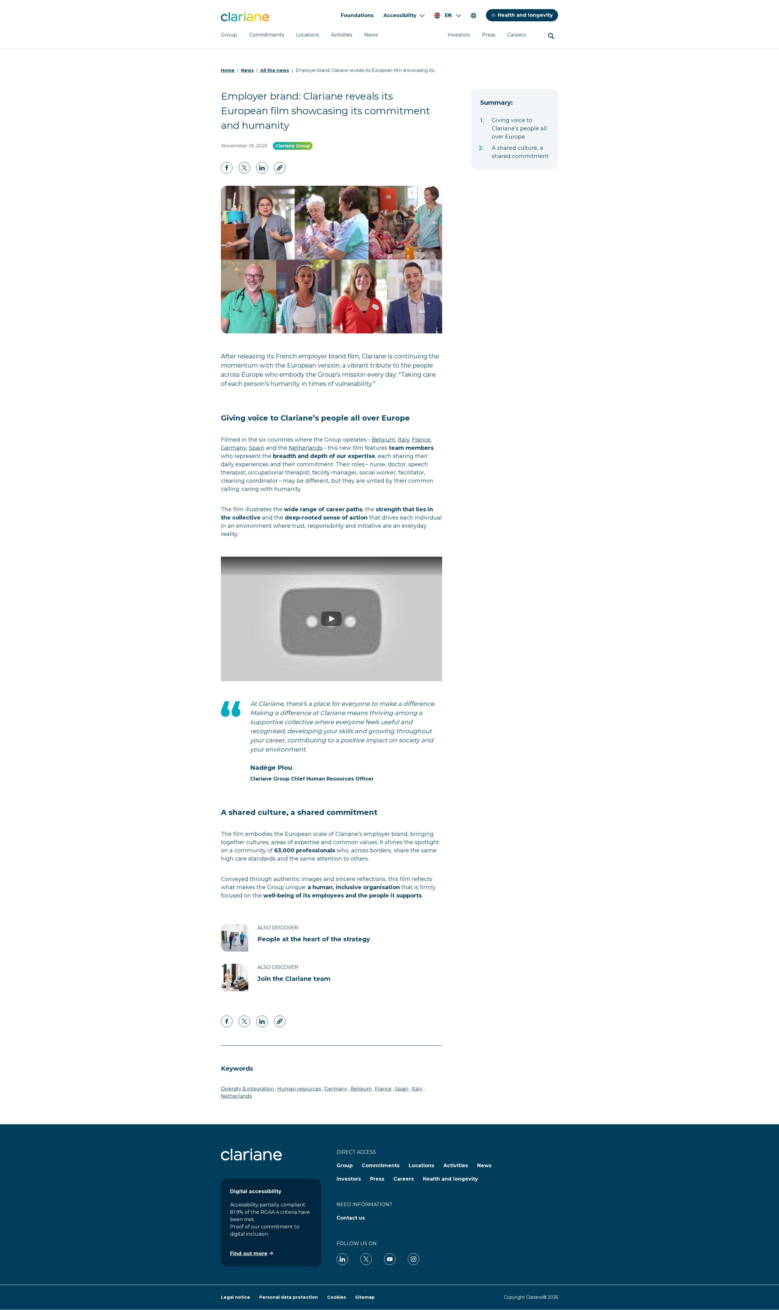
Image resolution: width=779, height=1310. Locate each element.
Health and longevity (525, 15)
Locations (307, 35)
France (421, 439)
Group (229, 35)
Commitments (266, 35)
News (371, 35)
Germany (233, 448)
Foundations (357, 15)
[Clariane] (245, 16)
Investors (459, 35)
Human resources (299, 1089)
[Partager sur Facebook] (226, 168)
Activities (341, 35)
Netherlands (306, 448)
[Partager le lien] (279, 168)
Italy (403, 439)
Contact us (351, 1218)
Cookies (336, 1297)
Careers (516, 35)
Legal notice (235, 1297)
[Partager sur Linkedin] (244, 168)
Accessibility (400, 15)
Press (488, 35)
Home (228, 70)
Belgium (383, 439)
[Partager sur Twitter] (262, 168)
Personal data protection (288, 1297)
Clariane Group (292, 146)
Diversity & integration (247, 1089)
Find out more (248, 1253)
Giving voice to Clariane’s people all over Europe (519, 128)
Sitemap (365, 1297)
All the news (274, 70)
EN (448, 15)
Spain (256, 448)
